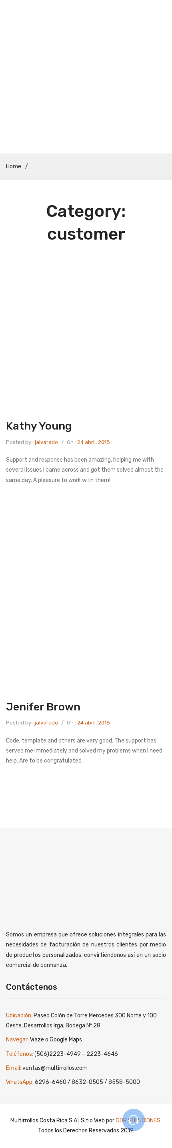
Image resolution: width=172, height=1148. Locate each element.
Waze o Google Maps (56, 1039)
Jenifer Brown (43, 706)
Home (13, 166)
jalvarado (46, 442)
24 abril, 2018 (93, 442)
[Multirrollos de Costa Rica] (86, 40)
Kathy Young (39, 426)
